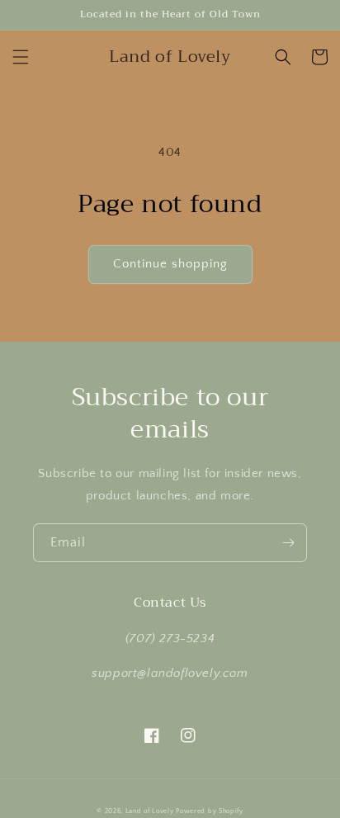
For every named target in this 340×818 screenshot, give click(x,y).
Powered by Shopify (209, 811)
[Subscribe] (288, 542)
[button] (20, 57)
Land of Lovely (149, 811)
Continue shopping (170, 264)
